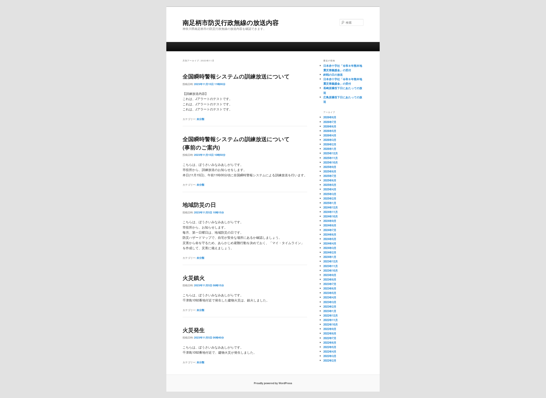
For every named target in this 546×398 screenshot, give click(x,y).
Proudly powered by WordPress (273, 383)
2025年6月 (329, 180)
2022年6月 (329, 342)
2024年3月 (329, 248)
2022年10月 (330, 324)
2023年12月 (330, 261)
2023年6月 (329, 288)
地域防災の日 (199, 204)
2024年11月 (330, 212)
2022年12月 (330, 315)
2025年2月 (329, 198)
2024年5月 (329, 239)
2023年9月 (329, 275)
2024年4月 (329, 243)
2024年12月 (330, 207)
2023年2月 (329, 306)
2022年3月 (329, 356)
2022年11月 (330, 320)
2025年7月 (329, 176)
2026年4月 (329, 135)
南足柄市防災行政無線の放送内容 (231, 22)
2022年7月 (329, 338)
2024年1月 (329, 257)
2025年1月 (329, 203)
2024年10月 (330, 216)
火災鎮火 (194, 278)
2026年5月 (329, 131)
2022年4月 (329, 351)
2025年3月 (329, 194)
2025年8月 (329, 171)
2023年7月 (329, 284)
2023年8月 (329, 279)
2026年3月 (329, 140)
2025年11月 (330, 158)
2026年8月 (329, 117)
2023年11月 (330, 266)
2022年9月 (329, 329)
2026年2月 (329, 144)
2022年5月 (329, 347)
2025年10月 (330, 162)
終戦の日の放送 (333, 74)
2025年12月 (330, 153)
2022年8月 (329, 333)
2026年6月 (329, 126)
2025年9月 (329, 167)
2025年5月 (329, 185)
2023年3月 (329, 302)
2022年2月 (329, 360)
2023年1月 (329, 311)
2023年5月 (329, 293)
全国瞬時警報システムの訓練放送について (236, 76)
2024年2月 (329, 252)
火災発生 (194, 330)
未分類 (200, 119)
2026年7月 (329, 122)
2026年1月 (329, 149)
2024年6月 (329, 234)
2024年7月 (329, 230)
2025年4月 (329, 189)
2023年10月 (330, 270)
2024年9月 (329, 221)
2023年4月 (329, 297)
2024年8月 (329, 225)
